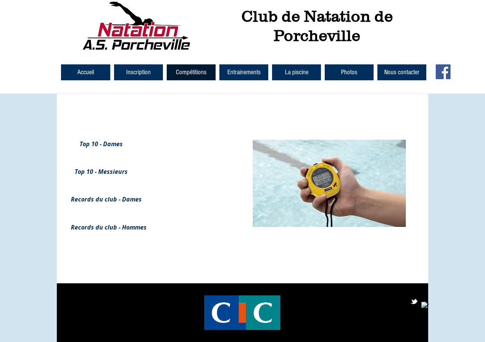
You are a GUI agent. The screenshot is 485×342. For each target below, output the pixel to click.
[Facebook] (443, 71)
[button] (138, 72)
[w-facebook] (425, 305)
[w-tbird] (414, 301)
